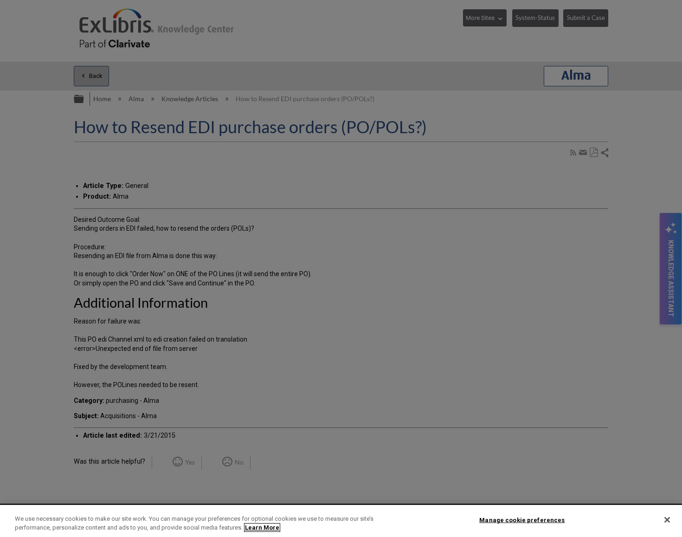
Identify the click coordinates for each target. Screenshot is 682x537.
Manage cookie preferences (522, 520)
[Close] (667, 520)
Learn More (262, 527)
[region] (341, 521)
